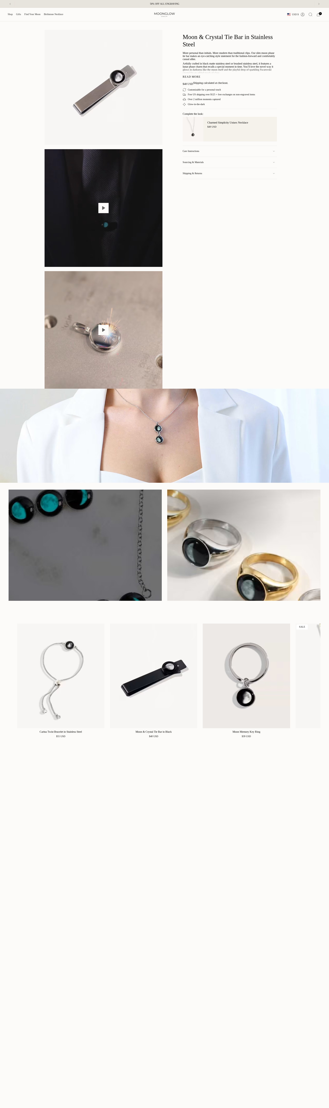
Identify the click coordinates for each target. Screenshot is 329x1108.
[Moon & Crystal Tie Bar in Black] (153, 676)
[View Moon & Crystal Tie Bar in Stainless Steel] (103, 208)
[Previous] (10, 3)
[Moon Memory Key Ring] (246, 676)
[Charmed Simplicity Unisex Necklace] (193, 129)
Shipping (198, 82)
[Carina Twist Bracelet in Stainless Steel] (61, 676)
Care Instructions (191, 151)
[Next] (318, 3)
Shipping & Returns (192, 173)
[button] (10, 14)
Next (315, 675)
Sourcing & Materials (193, 162)
